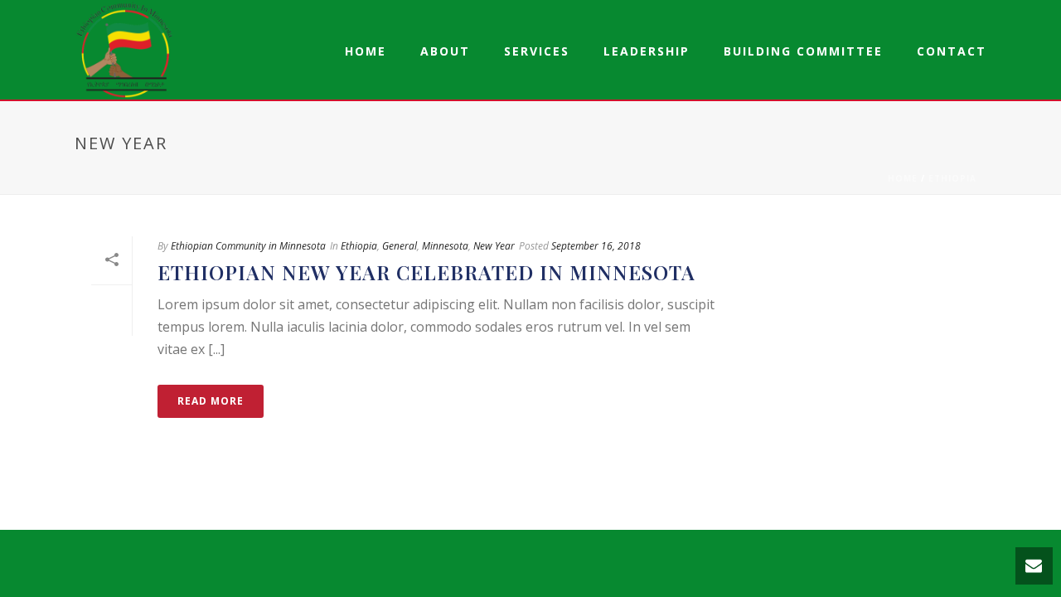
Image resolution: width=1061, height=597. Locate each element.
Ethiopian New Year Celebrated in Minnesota (426, 272)
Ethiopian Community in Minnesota (248, 246)
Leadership (646, 51)
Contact (951, 51)
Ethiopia (952, 178)
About (445, 51)
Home (365, 51)
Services (536, 51)
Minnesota (445, 246)
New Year (494, 246)
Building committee (803, 51)
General (399, 246)
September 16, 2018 (596, 246)
